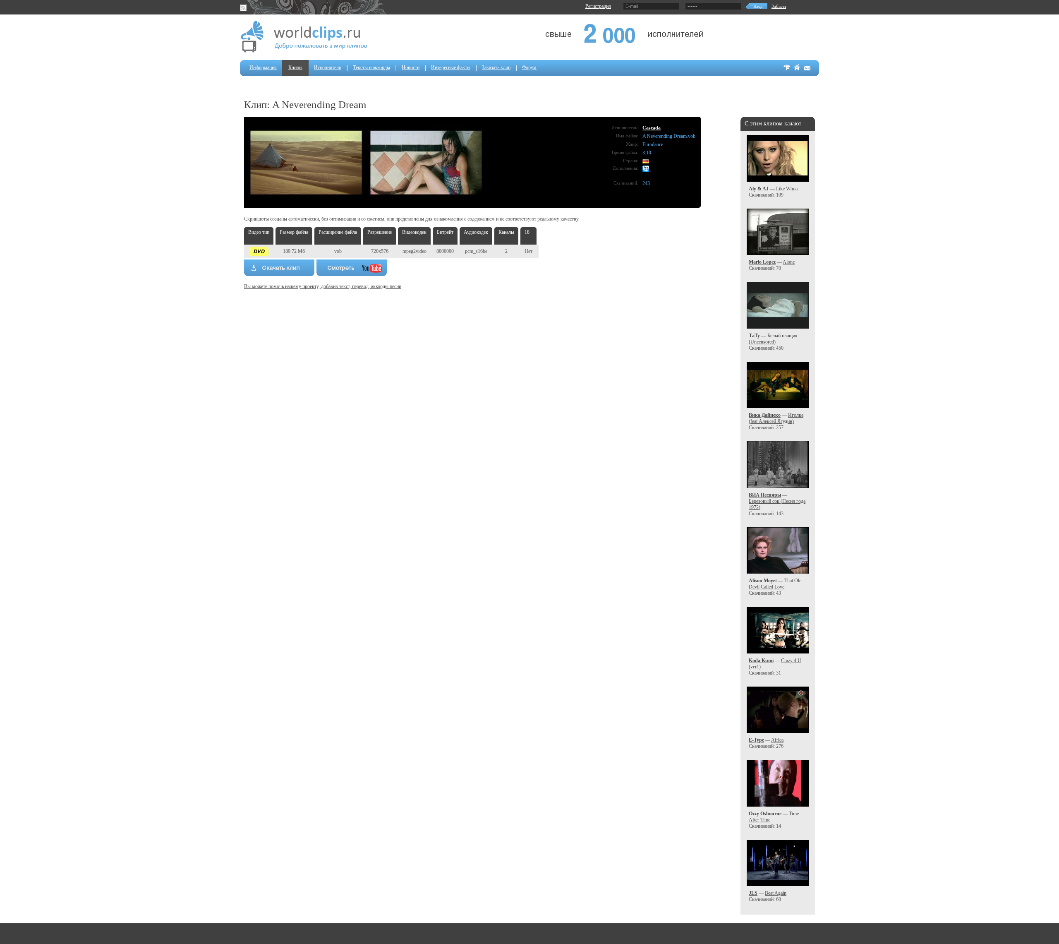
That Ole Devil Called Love (775, 584)
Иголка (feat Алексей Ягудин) (776, 418)
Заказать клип (496, 67)
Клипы (295, 67)
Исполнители (327, 67)
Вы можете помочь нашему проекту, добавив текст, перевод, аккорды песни (322, 286)
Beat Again (775, 893)
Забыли (778, 6)
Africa (777, 740)
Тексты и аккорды (371, 67)
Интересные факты (450, 67)
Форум (529, 67)
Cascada (651, 128)
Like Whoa (787, 189)
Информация (263, 67)
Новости (410, 67)
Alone (789, 262)
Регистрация (598, 6)
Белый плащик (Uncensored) (773, 339)
